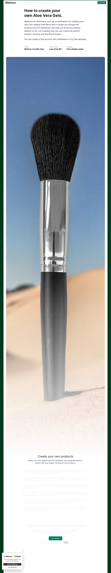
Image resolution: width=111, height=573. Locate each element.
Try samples (55, 538)
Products (31, 2)
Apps (21, 2)
